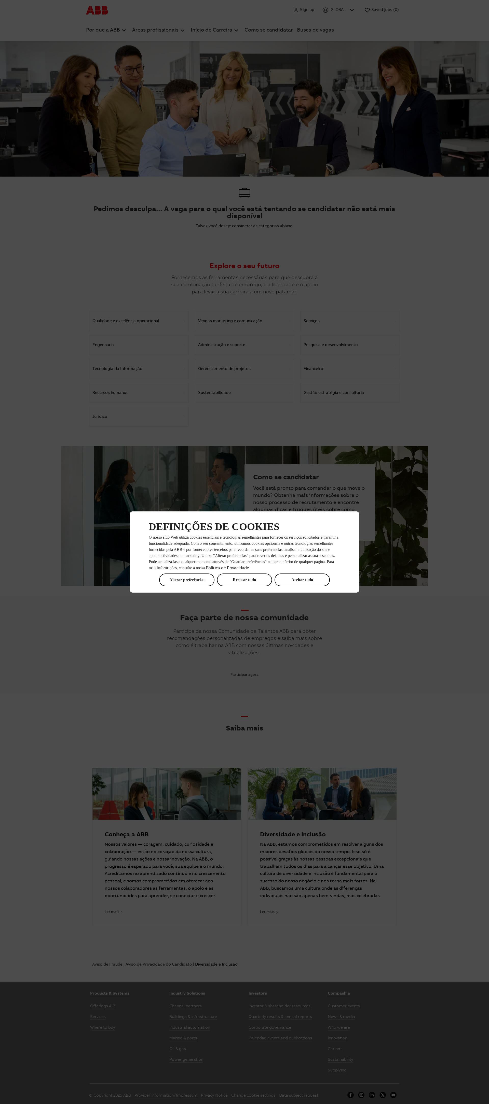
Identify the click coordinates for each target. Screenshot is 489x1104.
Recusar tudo (244, 580)
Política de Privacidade (227, 568)
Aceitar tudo (302, 580)
